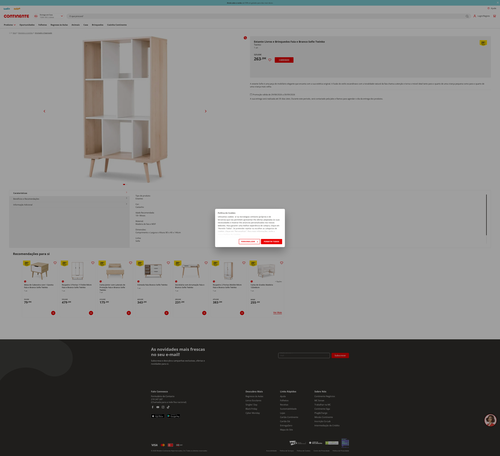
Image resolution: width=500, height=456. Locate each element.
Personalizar (248, 241)
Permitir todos (271, 241)
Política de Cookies (231, 234)
